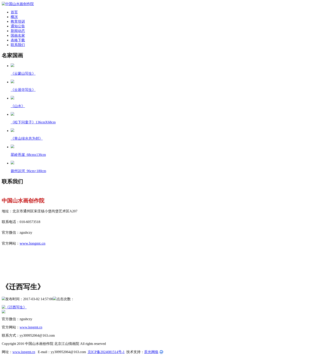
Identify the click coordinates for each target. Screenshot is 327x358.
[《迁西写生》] (163, 307)
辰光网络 (151, 352)
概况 (14, 17)
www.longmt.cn (32, 243)
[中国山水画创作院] (18, 4)
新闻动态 (18, 31)
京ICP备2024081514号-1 (106, 352)
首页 (14, 12)
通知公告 (18, 26)
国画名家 (18, 35)
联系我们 (18, 45)
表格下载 (18, 40)
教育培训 (18, 21)
